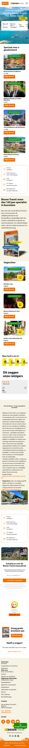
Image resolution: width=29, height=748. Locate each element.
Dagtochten (12, 363)
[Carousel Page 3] (14, 278)
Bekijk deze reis (9, 76)
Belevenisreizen (5, 363)
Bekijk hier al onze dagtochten (11, 489)
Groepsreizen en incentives (9, 666)
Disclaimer (7, 745)
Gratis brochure (17, 635)
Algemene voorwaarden (8, 685)
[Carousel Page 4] (15, 278)
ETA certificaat (5, 694)
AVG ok (3, 692)
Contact (3, 674)
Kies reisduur (21, 25)
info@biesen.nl (6, 712)
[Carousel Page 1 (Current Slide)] (10, 67)
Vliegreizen (4, 668)
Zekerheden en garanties (8, 689)
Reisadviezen (5, 687)
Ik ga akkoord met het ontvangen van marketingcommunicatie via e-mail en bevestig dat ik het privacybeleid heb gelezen (14, 586)
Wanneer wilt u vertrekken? (13, 25)
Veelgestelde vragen (7, 680)
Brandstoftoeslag (6, 697)
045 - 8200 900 (6, 711)
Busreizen (4, 663)
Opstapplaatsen (6, 682)
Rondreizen (24, 363)
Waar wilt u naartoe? (5, 25)
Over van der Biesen (7, 672)
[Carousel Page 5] (16, 278)
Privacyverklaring (20, 745)
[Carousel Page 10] (18, 67)
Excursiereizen (18, 363)
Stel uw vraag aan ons (14, 651)
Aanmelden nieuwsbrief (14, 580)
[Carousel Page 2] (11, 67)
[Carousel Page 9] (17, 67)
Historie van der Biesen (8, 676)
